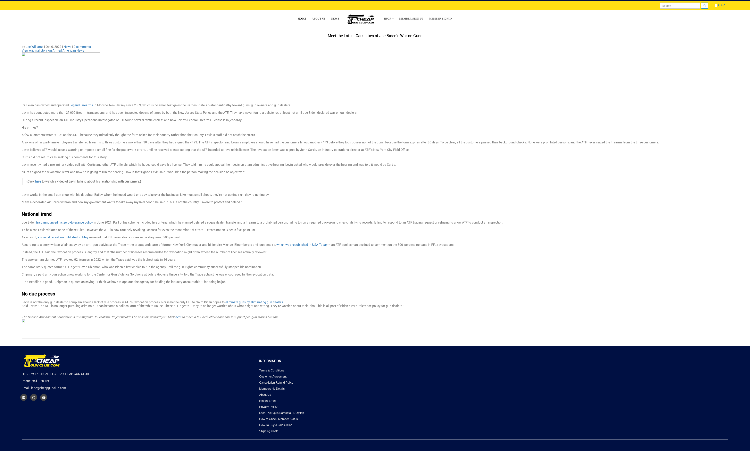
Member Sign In (440, 18)
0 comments (82, 47)
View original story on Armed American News (53, 50)
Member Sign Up (411, 18)
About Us (319, 18)
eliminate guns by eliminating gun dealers (254, 302)
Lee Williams (34, 47)
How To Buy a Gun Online (275, 425)
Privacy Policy (268, 406)
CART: (722, 5)
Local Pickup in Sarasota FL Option (281, 412)
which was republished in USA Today (302, 245)
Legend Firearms (81, 105)
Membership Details (272, 388)
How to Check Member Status (278, 419)
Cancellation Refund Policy (276, 382)
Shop (388, 18)
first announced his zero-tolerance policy (64, 222)
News (335, 18)
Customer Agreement (273, 376)
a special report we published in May (63, 237)
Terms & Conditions (271, 370)
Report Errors (268, 400)
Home (302, 18)
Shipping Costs (269, 431)
